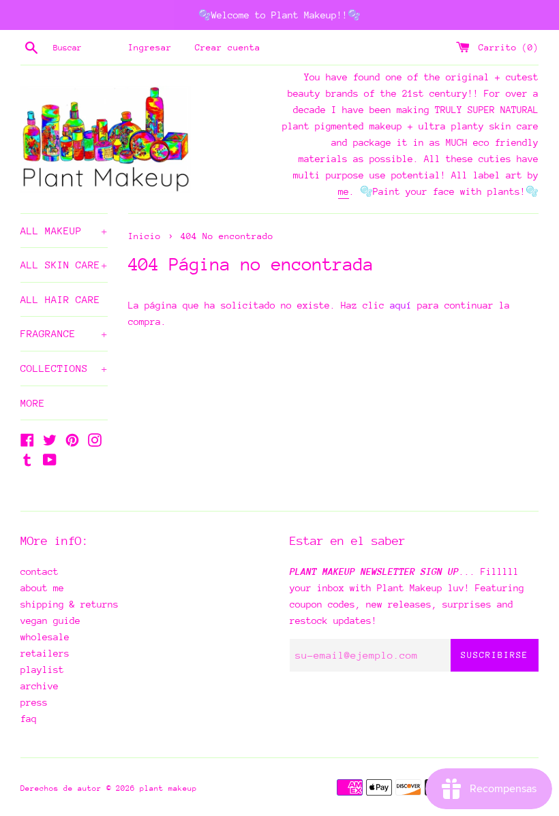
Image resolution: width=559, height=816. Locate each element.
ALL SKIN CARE (64, 264)
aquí (401, 305)
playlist (42, 669)
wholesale (45, 636)
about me (42, 587)
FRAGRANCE (64, 333)
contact (39, 571)
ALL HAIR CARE (60, 299)
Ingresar (150, 47)
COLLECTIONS (64, 368)
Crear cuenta (227, 47)
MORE (32, 403)
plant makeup (168, 788)
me (343, 191)
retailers (45, 653)
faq (28, 718)
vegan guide (50, 620)
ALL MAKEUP (64, 230)
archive (39, 685)
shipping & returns (69, 604)
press (34, 702)
